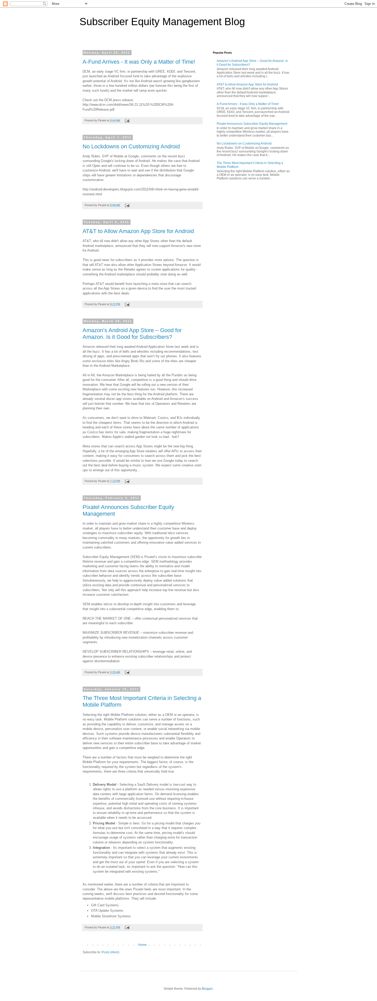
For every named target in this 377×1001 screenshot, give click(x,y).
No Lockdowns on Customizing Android (131, 146)
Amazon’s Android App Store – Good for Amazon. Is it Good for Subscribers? (132, 333)
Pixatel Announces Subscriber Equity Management (252, 124)
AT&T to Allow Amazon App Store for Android (138, 231)
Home (142, 945)
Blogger (207, 988)
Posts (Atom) (110, 952)
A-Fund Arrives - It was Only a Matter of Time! (139, 62)
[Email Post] (127, 120)
